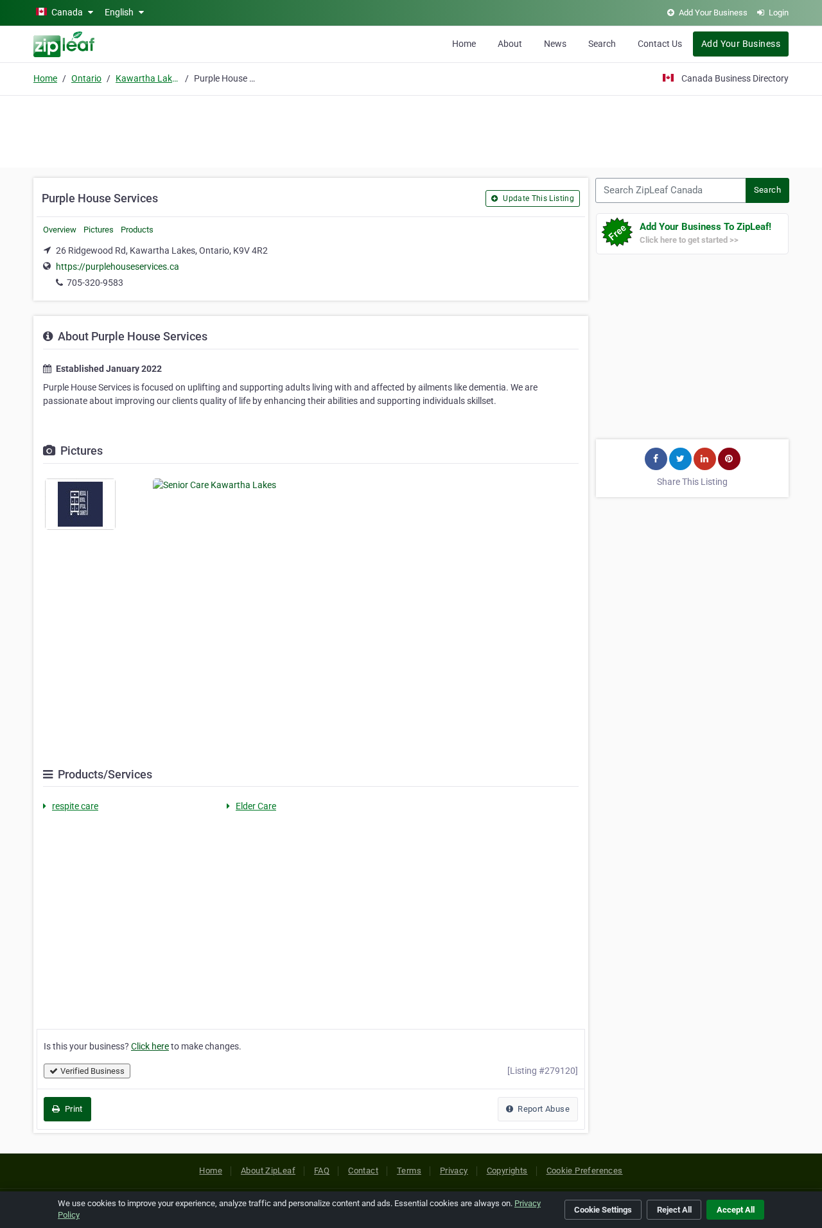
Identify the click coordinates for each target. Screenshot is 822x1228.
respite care (75, 806)
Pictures (98, 229)
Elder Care (256, 806)
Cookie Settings (603, 1210)
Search (602, 44)
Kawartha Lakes (148, 78)
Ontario (86, 78)
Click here (150, 1046)
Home (464, 44)
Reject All (674, 1210)
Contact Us (660, 44)
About (510, 44)
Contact (363, 1170)
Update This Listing (537, 198)
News (555, 44)
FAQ (321, 1170)
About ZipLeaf (268, 1170)
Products (137, 229)
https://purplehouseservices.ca (117, 266)
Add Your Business (740, 44)
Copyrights (507, 1170)
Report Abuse (543, 1109)
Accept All (736, 1210)
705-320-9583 (95, 282)
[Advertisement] (411, 130)
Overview (59, 229)
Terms (409, 1170)
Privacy (454, 1170)
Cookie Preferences (585, 1170)
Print (72, 1109)
